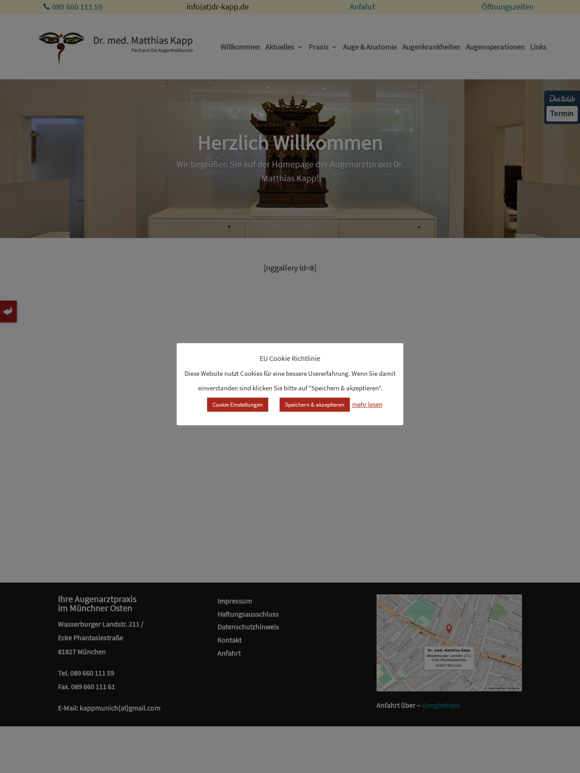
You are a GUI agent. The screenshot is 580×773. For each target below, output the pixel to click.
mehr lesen (367, 404)
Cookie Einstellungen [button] (238, 404)
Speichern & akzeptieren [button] (314, 404)
